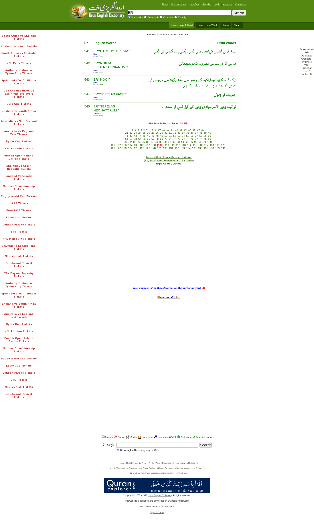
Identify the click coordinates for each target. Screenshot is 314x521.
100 (209, 142)
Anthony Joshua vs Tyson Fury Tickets (19, 72)
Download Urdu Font (138, 468)
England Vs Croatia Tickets (19, 177)
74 (183, 139)
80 (209, 139)
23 (135, 132)
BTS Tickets (19, 231)
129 (159, 148)
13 (172, 129)
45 (144, 136)
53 (179, 136)
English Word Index (170, 463)
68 (157, 139)
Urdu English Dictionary (160, 495)
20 (202, 129)
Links (160, 468)
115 (195, 145)
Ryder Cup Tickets (19, 141)
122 (118, 148)
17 (189, 129)
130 (165, 148)
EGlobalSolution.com (178, 501)
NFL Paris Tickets (19, 63)
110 (167, 145)
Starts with (137, 17)
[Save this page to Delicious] (155, 437)
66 (148, 139)
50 (165, 136)
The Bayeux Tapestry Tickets (19, 275)
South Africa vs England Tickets (19, 37)
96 (191, 142)
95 (187, 142)
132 (177, 148)
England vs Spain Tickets (19, 46)
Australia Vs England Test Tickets (19, 133)
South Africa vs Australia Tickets (19, 55)
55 (187, 136)
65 (144, 139)
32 (174, 132)
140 (223, 148)
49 (161, 136)
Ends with (153, 17)
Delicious (163, 437)
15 (181, 129)
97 (195, 142)
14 (176, 129)
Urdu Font (194, 4)
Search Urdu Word (207, 25)
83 (134, 142)
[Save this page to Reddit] (127, 437)
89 (160, 142)
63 (135, 139)
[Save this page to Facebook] (139, 437)
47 (152, 136)
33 (179, 132)
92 (173, 142)
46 (148, 136)
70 (165, 139)
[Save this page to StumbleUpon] (193, 437)
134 (188, 148)
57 (196, 136)
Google (109, 437)
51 (170, 136)
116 (200, 145)
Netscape (186, 437)
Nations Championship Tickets (19, 188)
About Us (227, 4)
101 (113, 145)
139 (217, 148)
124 (130, 148)
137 (206, 148)
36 (192, 132)
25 (144, 132)
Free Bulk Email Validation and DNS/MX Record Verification (162, 473)
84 (139, 142)
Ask (174, 437)
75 (187, 139)
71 (170, 139)
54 (183, 136)
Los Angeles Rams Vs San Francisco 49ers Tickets (19, 93)
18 (194, 129)
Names (237, 25)
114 (189, 145)
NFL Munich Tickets (19, 256)
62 (131, 139)
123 (124, 148)
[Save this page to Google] (103, 437)
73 (179, 139)
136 (200, 148)
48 (157, 136)
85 (143, 142)
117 (206, 145)
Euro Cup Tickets (19, 104)
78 (200, 139)
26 (148, 132)
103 (124, 145)
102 (118, 145)
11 (163, 129)
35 (187, 132)
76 (192, 139)
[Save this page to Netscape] (178, 437)
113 (184, 145)
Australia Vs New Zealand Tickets (19, 123)
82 (130, 142)
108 (153, 145)
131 (171, 148)
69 (161, 139)
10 (159, 129)
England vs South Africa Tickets (19, 112)
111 (172, 145)
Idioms (225, 25)
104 (130, 145)
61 (126, 139)
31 (170, 132)
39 (205, 132)
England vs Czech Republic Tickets (19, 167)
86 (147, 142)
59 (205, 136)
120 (223, 145)
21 (126, 132)
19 (198, 129)
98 (200, 142)
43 (135, 136)
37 (196, 132)
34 (183, 132)
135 (194, 148)
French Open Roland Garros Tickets (18, 157)
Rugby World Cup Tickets (19, 196)
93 (178, 142)
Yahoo (121, 437)
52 (174, 136)
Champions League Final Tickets (19, 247)
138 (212, 148)
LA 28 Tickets (19, 203)
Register (206, 4)
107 (148, 145)
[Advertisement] (157, 421)
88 (156, 142)
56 (192, 136)
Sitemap (179, 468)
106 (142, 145)
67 (152, 139)
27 (152, 132)
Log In (217, 4)
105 (136, 145)
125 (136, 148)
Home (165, 4)
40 (209, 132)
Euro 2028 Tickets (19, 210)
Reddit (133, 437)
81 (125, 142)
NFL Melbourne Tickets (19, 238)
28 (157, 132)
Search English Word (181, 25)
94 (182, 142)
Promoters (169, 468)
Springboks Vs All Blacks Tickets (19, 82)
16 (185, 129)
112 (178, 145)
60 (209, 136)
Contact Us (240, 4)
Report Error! (98, 56)
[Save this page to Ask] (170, 437)
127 (148, 148)
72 (174, 139)
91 (169, 142)
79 (205, 139)
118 (212, 145)
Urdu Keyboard (178, 4)
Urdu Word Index (119, 468)
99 (204, 142)
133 (182, 148)
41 (126, 136)
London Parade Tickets (19, 224)
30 (165, 132)
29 (161, 132)
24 (139, 132)
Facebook (147, 437)
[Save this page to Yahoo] (115, 437)
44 (139, 136)
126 (142, 148)
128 (153, 148)
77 (196, 139)
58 (200, 136)
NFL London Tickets (19, 148)
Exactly (182, 17)
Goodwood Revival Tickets (19, 265)
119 (217, 145)
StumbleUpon (204, 437)
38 (200, 132)
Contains (168, 17)
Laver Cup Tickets (19, 217)
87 (152, 142)
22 (131, 132)
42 (131, 136)
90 (165, 142)
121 (113, 148)
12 (167, 129)
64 (139, 139)
